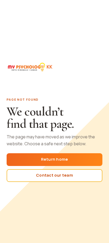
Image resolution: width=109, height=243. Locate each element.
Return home (54, 159)
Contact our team (54, 175)
